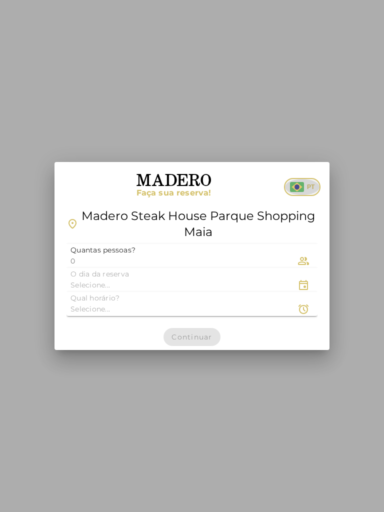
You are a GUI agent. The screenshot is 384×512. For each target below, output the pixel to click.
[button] (192, 256)
